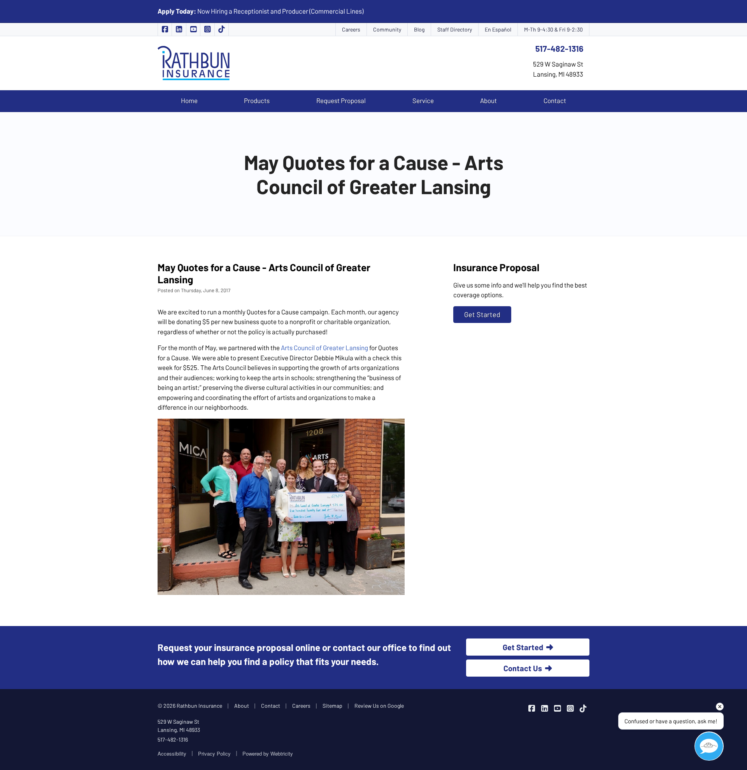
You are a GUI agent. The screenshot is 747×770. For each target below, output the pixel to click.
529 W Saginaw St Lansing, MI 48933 (179, 725)
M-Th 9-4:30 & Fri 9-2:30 (553, 29)
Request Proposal (341, 100)
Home (189, 100)
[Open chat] (709, 746)
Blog (419, 29)
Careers (351, 29)
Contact (555, 100)
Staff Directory (454, 29)
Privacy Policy (214, 753)
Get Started (482, 314)
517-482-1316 (559, 48)
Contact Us (522, 668)
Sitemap (332, 705)
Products (257, 100)
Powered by (267, 753)
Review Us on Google (379, 705)
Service (423, 100)
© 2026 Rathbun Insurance (190, 705)
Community (387, 29)
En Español (498, 29)
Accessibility (172, 753)
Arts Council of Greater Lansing (324, 347)
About (488, 100)
